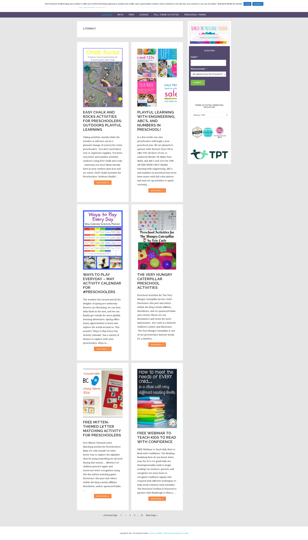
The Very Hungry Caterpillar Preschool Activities (154, 281)
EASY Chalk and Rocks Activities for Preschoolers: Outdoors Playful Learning (102, 121)
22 (142, 515)
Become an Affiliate (156, 533)
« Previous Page (110, 516)
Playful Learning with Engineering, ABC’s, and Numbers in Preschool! (156, 121)
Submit (198, 83)
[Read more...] (104, 183)
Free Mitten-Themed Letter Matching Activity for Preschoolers (102, 428)
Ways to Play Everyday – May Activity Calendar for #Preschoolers (102, 283)
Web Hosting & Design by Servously (176, 533)
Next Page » (151, 516)
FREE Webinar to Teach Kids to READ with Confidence (156, 437)
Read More (258, 4)
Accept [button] (247, 4)
